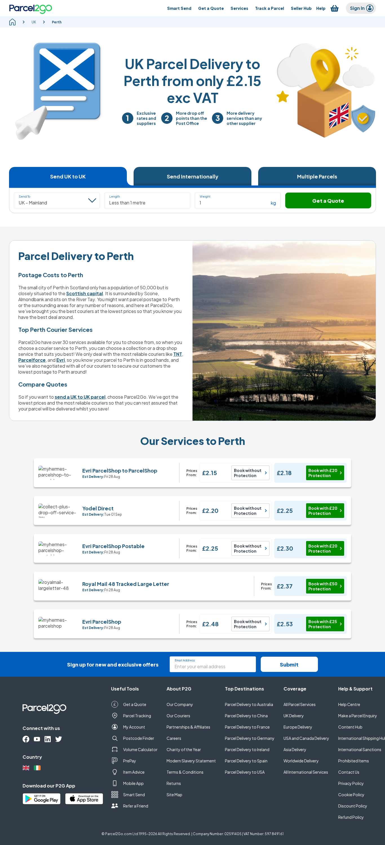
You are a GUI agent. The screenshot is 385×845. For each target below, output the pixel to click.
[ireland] (37, 767)
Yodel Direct (98, 508)
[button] (147, 200)
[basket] (334, 8)
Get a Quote (328, 200)
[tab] (68, 176)
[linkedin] (48, 739)
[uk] (26, 767)
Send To (24, 196)
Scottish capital (84, 293)
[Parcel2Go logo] (30, 8)
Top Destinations (244, 689)
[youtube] (37, 739)
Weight (205, 196)
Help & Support (355, 689)
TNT (177, 354)
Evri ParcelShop (101, 621)
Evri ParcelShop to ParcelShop (119, 470)
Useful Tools (125, 689)
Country (32, 757)
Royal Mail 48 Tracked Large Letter (125, 584)
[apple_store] (84, 798)
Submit (289, 664)
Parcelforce (32, 360)
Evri (60, 360)
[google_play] (42, 798)
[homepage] (12, 22)
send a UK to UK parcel (80, 397)
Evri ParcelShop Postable (113, 546)
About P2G (179, 689)
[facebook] (26, 739)
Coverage (295, 689)
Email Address (185, 660)
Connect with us (41, 728)
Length (114, 196)
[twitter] (58, 739)
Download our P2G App (49, 786)
